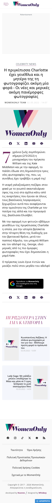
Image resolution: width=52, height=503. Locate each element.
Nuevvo (21, 493)
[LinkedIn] (26, 143)
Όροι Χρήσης (34, 450)
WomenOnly (26, 428)
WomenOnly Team (15, 102)
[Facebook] (10, 143)
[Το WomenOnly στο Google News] (37, 438)
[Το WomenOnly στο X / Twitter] (29, 438)
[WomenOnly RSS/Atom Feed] (44, 438)
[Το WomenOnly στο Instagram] (15, 438)
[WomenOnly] (26, 4)
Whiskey (43, 493)
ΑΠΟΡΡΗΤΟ (44, 501)
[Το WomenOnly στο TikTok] (22, 438)
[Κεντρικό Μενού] (6, 4)
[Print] (41, 143)
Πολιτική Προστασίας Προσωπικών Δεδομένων (26, 459)
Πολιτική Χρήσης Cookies (26, 467)
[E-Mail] (33, 143)
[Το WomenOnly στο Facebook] (8, 438)
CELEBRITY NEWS (26, 64)
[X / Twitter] (18, 143)
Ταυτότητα (17, 450)
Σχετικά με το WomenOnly (26, 475)
